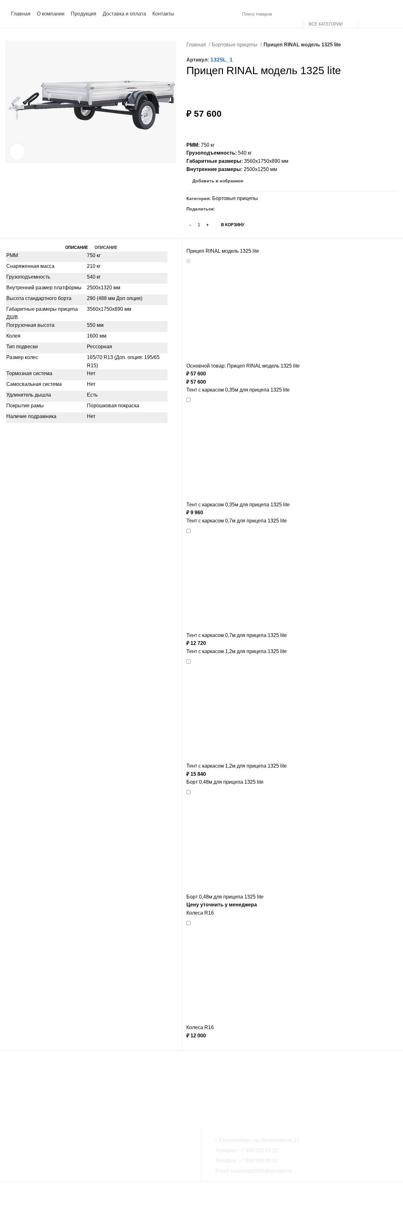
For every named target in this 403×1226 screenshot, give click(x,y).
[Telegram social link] (234, 209)
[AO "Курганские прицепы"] (314, 1095)
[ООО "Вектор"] (145, 1095)
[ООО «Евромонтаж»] (258, 1095)
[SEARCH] (365, 14)
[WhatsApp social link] (220, 209)
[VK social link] (227, 209)
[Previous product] (382, 45)
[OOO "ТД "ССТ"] (89, 1095)
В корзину (232, 224)
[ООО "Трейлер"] (201, 1095)
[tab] (76, 247)
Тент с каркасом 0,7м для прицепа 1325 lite (236, 520)
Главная (196, 44)
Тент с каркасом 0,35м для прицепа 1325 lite (238, 389)
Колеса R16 (200, 913)
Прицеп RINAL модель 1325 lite (222, 251)
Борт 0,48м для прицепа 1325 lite (225, 782)
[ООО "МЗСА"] (33, 1095)
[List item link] (304, 1150)
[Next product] (395, 45)
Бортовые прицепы (235, 44)
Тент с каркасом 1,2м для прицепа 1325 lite (236, 651)
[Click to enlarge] (17, 152)
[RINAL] (370, 1095)
